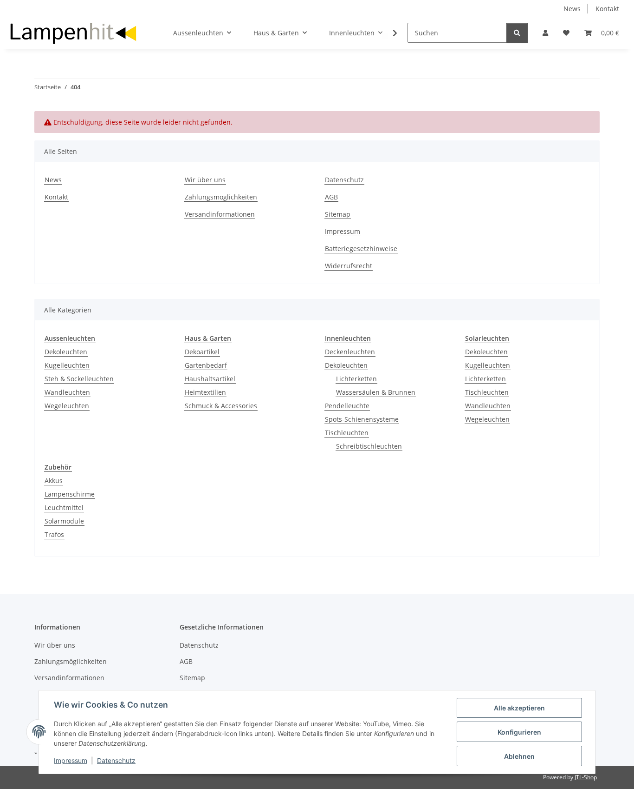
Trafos (54, 534)
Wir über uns (205, 179)
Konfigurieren (519, 732)
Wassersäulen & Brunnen (375, 392)
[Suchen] (517, 33)
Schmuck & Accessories (221, 405)
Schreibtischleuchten (369, 446)
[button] (545, 33)
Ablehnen (519, 756)
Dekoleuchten (66, 351)
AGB (331, 196)
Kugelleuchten (67, 365)
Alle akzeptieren (519, 708)
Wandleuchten (67, 392)
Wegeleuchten (67, 405)
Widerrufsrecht (348, 265)
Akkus (54, 480)
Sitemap (337, 214)
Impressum (70, 760)
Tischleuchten (347, 432)
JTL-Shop (586, 777)
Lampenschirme (70, 494)
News (572, 8)
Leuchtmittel (64, 507)
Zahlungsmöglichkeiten (221, 196)
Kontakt (607, 8)
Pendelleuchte (347, 405)
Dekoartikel (202, 351)
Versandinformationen (220, 214)
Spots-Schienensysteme (362, 419)
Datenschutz (116, 760)
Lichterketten (356, 378)
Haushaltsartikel (210, 378)
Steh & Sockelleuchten (79, 378)
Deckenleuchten (350, 351)
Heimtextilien (205, 392)
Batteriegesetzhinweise (361, 248)
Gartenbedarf (206, 365)
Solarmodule (64, 521)
